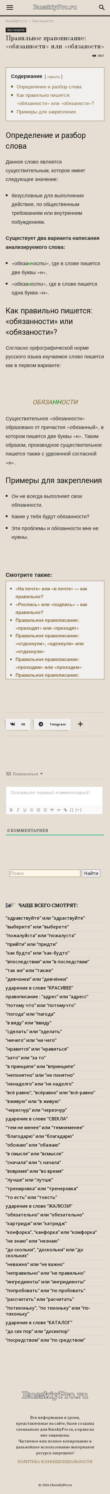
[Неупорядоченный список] (44, 810)
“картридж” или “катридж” (36, 1223)
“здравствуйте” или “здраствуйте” (45, 918)
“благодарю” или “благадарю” (40, 1136)
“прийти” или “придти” (31, 944)
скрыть (53, 76)
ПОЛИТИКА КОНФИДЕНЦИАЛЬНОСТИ (55, 1461)
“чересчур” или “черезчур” (36, 1110)
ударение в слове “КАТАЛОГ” (39, 1322)
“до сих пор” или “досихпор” (37, 1331)
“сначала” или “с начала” (33, 1162)
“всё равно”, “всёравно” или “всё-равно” (50, 1092)
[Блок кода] (58, 810)
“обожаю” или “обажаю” (33, 1145)
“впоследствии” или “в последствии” (47, 962)
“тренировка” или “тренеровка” (42, 1188)
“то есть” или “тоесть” (31, 1197)
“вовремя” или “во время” (34, 1171)
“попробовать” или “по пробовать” (45, 1290)
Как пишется (42, 21)
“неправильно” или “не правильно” (45, 1273)
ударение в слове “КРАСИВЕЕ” (39, 988)
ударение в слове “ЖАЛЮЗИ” (39, 1206)
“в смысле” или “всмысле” (34, 1154)
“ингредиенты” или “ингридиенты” (45, 1282)
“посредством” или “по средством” (45, 1340)
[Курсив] (17, 810)
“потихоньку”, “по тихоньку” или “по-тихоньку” (48, 1311)
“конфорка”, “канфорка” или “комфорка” (51, 1232)
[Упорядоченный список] (38, 810)
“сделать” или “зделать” (34, 1031)
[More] (80, 724)
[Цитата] (51, 810)
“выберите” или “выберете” (37, 927)
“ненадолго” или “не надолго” (39, 1084)
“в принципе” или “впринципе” (40, 1066)
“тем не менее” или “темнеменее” (45, 1127)
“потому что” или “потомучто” (41, 1005)
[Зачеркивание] (31, 810)
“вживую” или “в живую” (33, 1101)
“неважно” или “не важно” (35, 1264)
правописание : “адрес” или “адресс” (47, 996)
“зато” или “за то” (26, 1058)
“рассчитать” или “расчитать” (40, 1299)
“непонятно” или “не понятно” (40, 1075)
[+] (79, 810)
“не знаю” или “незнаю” (32, 1241)
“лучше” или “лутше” (29, 1180)
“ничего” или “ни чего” (31, 1040)
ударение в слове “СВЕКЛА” (37, 1119)
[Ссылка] (65, 810)
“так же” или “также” (29, 970)
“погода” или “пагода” (30, 1014)
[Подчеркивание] (24, 810)
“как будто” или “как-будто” (37, 953)
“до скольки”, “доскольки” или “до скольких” (44, 1253)
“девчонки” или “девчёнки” (37, 979)
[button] (10, 7)
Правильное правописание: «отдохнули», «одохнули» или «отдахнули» (50, 643)
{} (72, 810)
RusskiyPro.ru (16, 21)
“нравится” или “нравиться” (37, 1049)
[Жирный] (11, 810)
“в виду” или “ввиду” (28, 1023)
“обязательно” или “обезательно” (45, 1215)
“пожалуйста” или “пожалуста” (41, 935)
